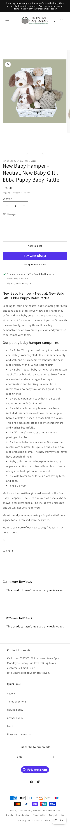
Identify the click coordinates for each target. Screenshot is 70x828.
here (5, 532)
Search (11, 693)
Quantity (7, 198)
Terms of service (56, 815)
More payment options (35, 264)
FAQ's (10, 726)
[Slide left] (27, 154)
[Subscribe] (53, 757)
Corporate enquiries (19, 734)
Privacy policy (39, 815)
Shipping (6, 193)
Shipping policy (25, 820)
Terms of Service (16, 701)
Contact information (45, 820)
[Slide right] (43, 154)
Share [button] (9, 550)
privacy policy (15, 717)
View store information (20, 283)
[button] (7, 20)
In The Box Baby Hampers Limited (33, 810)
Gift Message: (9, 214)
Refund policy (15, 709)
